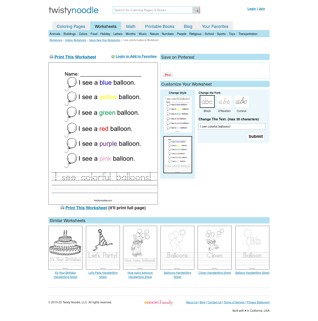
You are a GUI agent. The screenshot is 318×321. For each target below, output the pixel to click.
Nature (154, 33)
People (181, 33)
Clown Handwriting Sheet (215, 272)
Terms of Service (234, 302)
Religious (195, 33)
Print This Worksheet (75, 57)
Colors (83, 33)
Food (94, 33)
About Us (192, 302)
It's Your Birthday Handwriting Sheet (65, 274)
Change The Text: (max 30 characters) (229, 119)
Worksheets (106, 26)
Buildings (70, 33)
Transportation (247, 33)
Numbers (168, 33)
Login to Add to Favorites (136, 56)
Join (262, 8)
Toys (232, 33)
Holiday (105, 33)
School (209, 33)
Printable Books (159, 26)
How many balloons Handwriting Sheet (140, 274)
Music (143, 33)
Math (130, 26)
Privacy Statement (258, 302)
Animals (55, 33)
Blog (188, 26)
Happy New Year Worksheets (104, 40)
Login (251, 8)
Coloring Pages (71, 26)
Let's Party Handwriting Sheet (103, 274)
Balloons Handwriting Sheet (177, 274)
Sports (221, 33)
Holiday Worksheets (75, 40)
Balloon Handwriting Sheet (252, 272)
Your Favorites (215, 26)
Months (131, 33)
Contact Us (215, 302)
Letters (118, 33)
